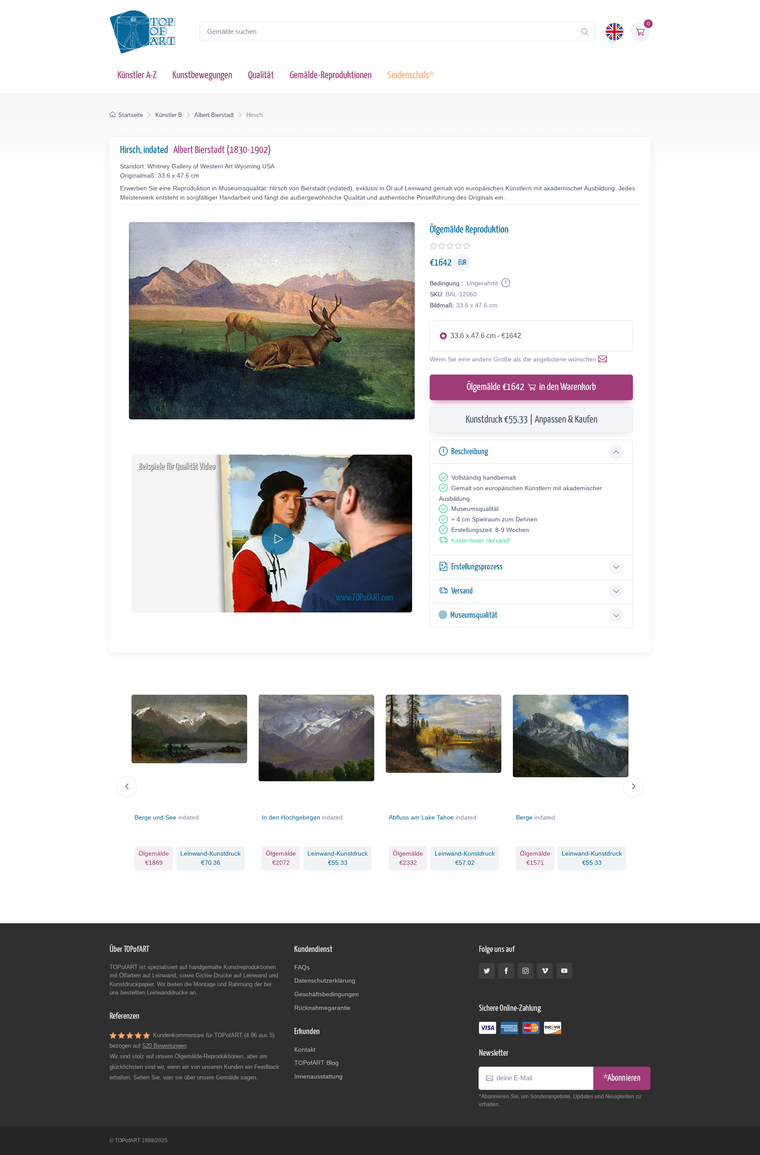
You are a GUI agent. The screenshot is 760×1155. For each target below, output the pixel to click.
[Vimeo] (545, 971)
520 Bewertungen (164, 1045)
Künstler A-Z (137, 75)
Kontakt (304, 1049)
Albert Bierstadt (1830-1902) (222, 150)
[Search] (584, 31)
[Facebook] (506, 971)
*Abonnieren (621, 1078)
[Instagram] (525, 971)
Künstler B (168, 115)
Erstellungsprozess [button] (477, 567)
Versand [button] (462, 591)
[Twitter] (487, 971)
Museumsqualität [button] (473, 615)
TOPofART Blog (316, 1062)
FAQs (302, 967)
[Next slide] (633, 787)
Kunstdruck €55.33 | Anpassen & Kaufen (531, 420)
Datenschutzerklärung (324, 980)
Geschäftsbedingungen (326, 994)
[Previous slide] (126, 787)
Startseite (130, 115)
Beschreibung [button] (469, 452)
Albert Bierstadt (214, 115)
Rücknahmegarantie (322, 1007)
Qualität (261, 75)
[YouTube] (564, 971)
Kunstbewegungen (202, 75)
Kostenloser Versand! (481, 540)
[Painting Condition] (505, 283)
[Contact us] (604, 359)
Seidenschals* (410, 75)
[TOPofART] (142, 31)
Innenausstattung (318, 1076)
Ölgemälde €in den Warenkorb (531, 387)
